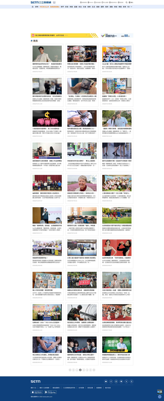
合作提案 (81, 388)
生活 (93, 7)
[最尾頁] (94, 370)
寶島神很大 (114, 2)
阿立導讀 (105, 2)
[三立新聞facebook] (111, 381)
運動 (111, 7)
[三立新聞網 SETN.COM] (33, 7)
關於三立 (33, 388)
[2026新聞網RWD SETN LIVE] (54, 2)
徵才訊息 (108, 388)
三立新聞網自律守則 (69, 388)
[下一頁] (90, 370)
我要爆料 (99, 388)
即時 (36, 7)
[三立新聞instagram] (116, 381)
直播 (75, 7)
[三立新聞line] (121, 381)
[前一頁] (73, 370)
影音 (66, 7)
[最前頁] (70, 370)
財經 (115, 7)
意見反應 (90, 388)
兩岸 (106, 7)
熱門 (62, 7)
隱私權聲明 (56, 388)
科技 (129, 7)
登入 (132, 2)
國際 (102, 7)
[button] (126, 2)
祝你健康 (98, 2)
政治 (80, 7)
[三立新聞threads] (131, 381)
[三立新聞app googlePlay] (50, 392)
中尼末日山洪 (44, 7)
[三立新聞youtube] (106, 381)
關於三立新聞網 (44, 388)
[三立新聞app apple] (37, 392)
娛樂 (89, 7)
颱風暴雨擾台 (54, 7)
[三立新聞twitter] (126, 381)
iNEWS (91, 2)
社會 (84, 7)
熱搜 (71, 7)
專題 (120, 7)
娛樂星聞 (84, 2)
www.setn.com (47, 397)
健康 (97, 7)
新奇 (124, 7)
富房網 (121, 2)
